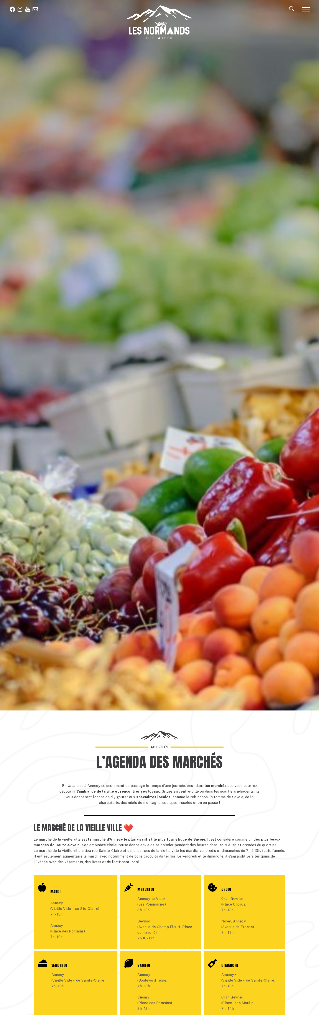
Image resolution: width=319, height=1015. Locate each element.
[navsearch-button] (292, 10)
